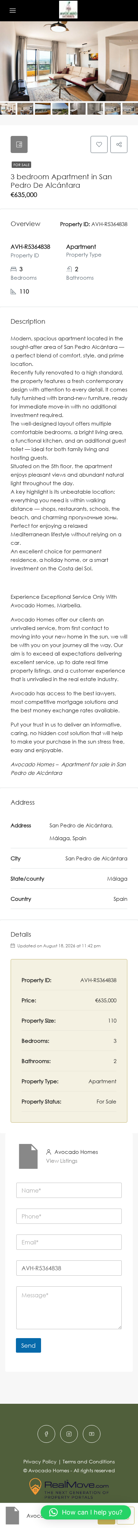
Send (28, 1345)
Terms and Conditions (89, 1461)
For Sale (21, 165)
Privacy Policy (40, 1461)
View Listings (61, 1160)
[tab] (19, 144)
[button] (86, 1512)
